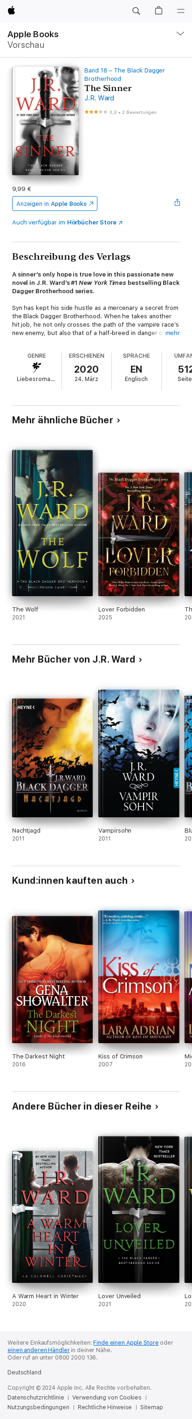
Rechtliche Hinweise (105, 1407)
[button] (136, 11)
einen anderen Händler (38, 1350)
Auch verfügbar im (64, 222)
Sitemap (151, 1407)
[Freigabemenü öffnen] (177, 203)
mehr (172, 332)
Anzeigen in (51, 203)
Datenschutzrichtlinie (35, 1397)
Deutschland (24, 1372)
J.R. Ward (99, 98)
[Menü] (181, 11)
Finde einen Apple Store (125, 1343)
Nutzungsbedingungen (38, 1407)
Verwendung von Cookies (106, 1397)
